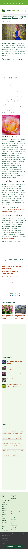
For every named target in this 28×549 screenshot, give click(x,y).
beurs (11, 428)
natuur (21, 445)
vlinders (13, 455)
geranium (10, 438)
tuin (17, 450)
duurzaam (5, 436)
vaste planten (6, 455)
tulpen (14, 453)
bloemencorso (19, 431)
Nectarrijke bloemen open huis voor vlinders (7, 317)
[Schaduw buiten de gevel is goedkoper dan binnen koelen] (20, 305)
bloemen (13, 431)
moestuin (16, 445)
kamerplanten (13, 443)
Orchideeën (11, 448)
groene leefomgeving (8, 440)
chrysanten (15, 433)
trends (13, 450)
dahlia (21, 433)
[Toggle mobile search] (25, 12)
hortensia (17, 440)
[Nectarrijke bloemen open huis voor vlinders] (7, 305)
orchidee (5, 448)
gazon (4, 438)
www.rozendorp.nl (9, 238)
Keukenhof (5, 445)
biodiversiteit (21, 428)
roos (22, 448)
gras (20, 438)
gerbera (16, 438)
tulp (10, 453)
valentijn (19, 453)
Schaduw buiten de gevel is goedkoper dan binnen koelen (20, 317)
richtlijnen (14, 525)
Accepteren (10, 546)
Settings (24, 533)
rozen (4, 450)
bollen (4, 433)
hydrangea (5, 443)
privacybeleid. (18, 533)
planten (18, 448)
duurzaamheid (12, 436)
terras (8, 450)
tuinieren (5, 453)
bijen (15, 428)
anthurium (5, 428)
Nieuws (8, 21)
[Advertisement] (14, 68)
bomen (9, 433)
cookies (12, 533)
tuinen (21, 450)
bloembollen (6, 431)
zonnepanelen (6, 457)
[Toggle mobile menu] (25, 10)
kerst (19, 443)
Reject (19, 546)
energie (20, 436)
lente (11, 445)
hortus (22, 440)
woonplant (19, 455)
